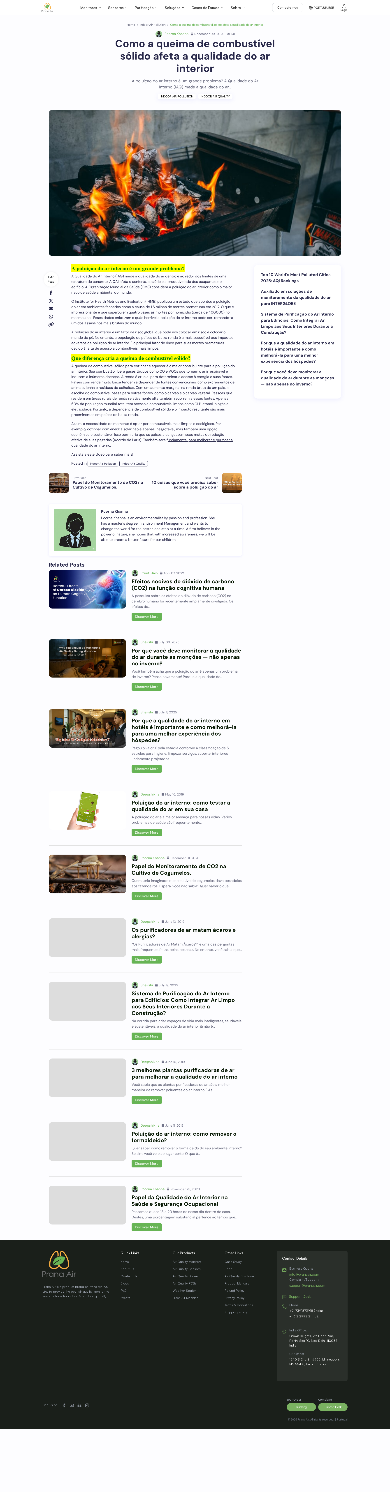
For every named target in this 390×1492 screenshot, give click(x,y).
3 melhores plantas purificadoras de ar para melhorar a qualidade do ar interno (185, 1073)
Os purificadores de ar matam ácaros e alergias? (184, 933)
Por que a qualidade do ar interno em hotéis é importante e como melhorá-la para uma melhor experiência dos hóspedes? (184, 730)
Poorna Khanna (176, 34)
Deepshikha (150, 794)
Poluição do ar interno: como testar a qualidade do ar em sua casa (181, 806)
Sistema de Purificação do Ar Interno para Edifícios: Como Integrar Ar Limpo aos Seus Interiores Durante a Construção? (183, 1003)
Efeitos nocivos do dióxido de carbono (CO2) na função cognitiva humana (183, 584)
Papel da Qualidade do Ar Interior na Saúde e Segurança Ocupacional (180, 1200)
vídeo (99, 454)
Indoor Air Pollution (176, 96)
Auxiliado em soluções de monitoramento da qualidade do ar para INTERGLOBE (296, 297)
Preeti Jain (149, 573)
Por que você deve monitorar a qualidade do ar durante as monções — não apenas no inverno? (186, 657)
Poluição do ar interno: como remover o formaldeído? (184, 1137)
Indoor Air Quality (215, 96)
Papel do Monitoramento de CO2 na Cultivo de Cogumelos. (179, 869)
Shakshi (147, 642)
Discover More (146, 616)
